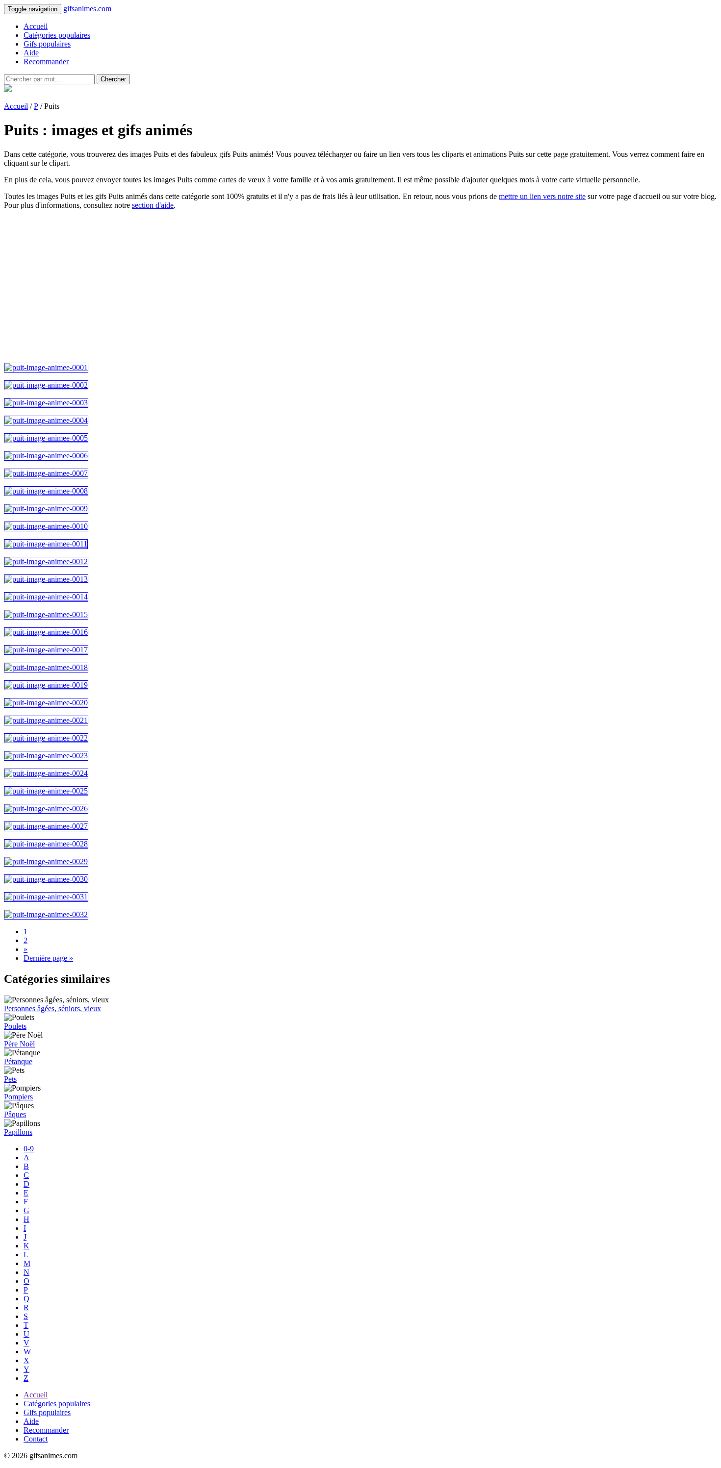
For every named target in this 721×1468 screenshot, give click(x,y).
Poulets (15, 1026)
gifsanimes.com (87, 8)
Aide (31, 53)
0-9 (29, 1149)
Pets (10, 1079)
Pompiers (18, 1097)
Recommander (46, 61)
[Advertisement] (298, 286)
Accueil (36, 26)
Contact (36, 1439)
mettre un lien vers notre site (542, 196)
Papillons (18, 1132)
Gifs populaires (47, 44)
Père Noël (19, 1044)
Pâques (15, 1114)
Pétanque (18, 1061)
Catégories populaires (57, 35)
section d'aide (153, 205)
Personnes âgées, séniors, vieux (52, 1008)
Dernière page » (48, 958)
